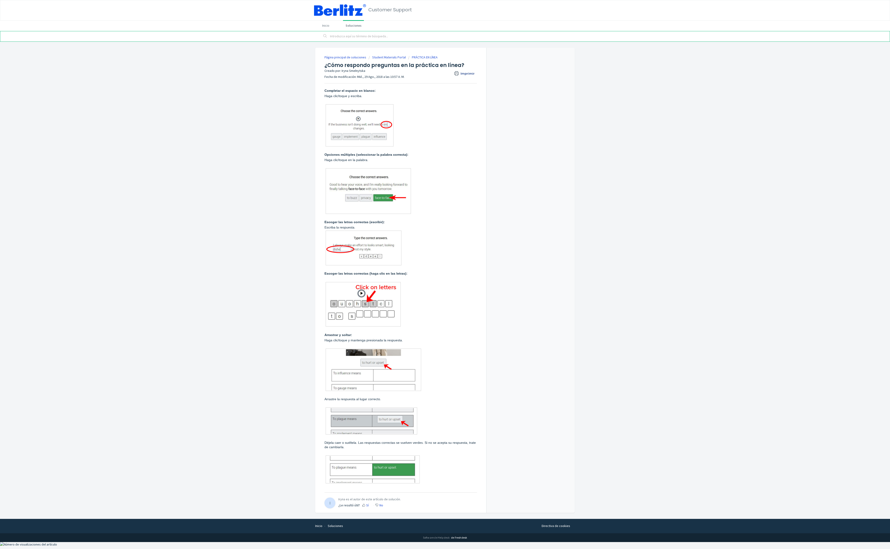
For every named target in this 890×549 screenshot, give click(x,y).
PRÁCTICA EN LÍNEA (425, 57)
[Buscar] (325, 36)
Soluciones (354, 25)
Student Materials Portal (389, 57)
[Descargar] (436, 219)
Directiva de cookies (556, 526)
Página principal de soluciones (345, 57)
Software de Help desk (436, 537)
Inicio (325, 25)
